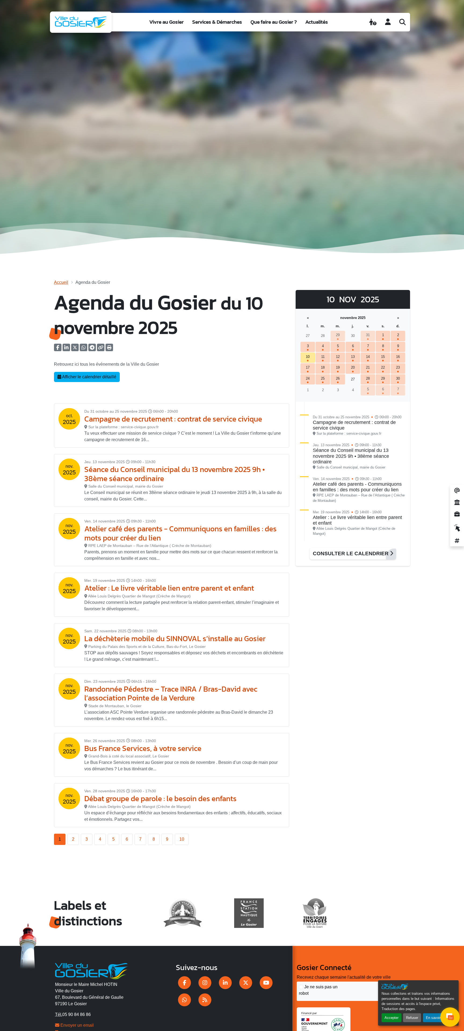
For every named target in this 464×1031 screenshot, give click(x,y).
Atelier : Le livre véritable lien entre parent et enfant (169, 588)
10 (181, 839)
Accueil (61, 282)
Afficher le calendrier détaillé (88, 377)
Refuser (412, 1018)
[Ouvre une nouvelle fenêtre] (184, 982)
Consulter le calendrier (351, 553)
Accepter (391, 1018)
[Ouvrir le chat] (450, 1017)
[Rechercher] (402, 22)
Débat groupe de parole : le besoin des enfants (160, 798)
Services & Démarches (217, 22)
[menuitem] (166, 22)
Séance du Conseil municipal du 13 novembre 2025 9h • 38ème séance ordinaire (174, 474)
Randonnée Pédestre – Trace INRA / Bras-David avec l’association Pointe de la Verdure (170, 693)
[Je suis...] (373, 22)
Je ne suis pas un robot (318, 990)
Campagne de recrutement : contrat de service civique (173, 418)
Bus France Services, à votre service (142, 748)
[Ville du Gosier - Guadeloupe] (91, 970)
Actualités (316, 22)
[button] (109, 349)
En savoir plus (437, 1018)
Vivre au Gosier (166, 22)
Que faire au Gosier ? (274, 22)
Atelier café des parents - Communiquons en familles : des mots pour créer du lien (180, 533)
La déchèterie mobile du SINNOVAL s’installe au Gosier (175, 638)
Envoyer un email (76, 1025)
